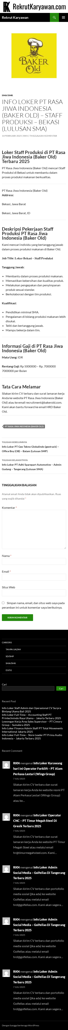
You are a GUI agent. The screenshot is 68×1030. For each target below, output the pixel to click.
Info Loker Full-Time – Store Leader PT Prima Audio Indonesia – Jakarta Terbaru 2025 (32, 736)
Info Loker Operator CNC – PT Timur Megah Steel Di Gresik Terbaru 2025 (37, 820)
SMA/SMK (7, 95)
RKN (25, 135)
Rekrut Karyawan (15, 17)
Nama (6, 555)
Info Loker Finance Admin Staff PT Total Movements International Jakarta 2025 (32, 730)
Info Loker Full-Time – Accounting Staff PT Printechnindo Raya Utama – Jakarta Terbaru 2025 (31, 716)
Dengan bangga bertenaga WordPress (20, 1025)
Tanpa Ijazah (13, 649)
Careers (7, 642)
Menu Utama (63, 17)
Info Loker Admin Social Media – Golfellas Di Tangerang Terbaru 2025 (39, 872)
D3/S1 (9, 670)
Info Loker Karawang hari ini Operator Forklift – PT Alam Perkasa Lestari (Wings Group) (38, 768)
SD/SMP (10, 656)
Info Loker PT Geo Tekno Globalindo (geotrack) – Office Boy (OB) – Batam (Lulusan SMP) (30, 447)
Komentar (9, 507)
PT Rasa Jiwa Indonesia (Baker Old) (24, 426)
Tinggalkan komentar (43, 135)
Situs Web (8, 587)
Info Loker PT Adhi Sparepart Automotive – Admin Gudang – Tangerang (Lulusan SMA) (31, 465)
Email (6, 571)
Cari (4, 684)
